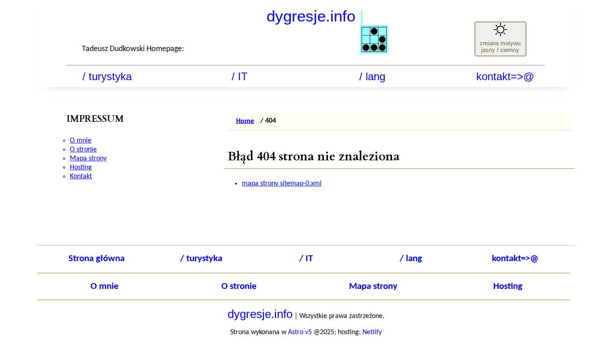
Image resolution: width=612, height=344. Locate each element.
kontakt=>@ (505, 76)
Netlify (372, 332)
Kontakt (81, 176)
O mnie (80, 140)
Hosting (81, 167)
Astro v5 (300, 332)
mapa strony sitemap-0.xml (282, 183)
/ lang (372, 76)
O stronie (83, 149)
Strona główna (97, 258)
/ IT (240, 76)
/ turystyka (107, 76)
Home (245, 121)
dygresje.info (315, 16)
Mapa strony (88, 158)
